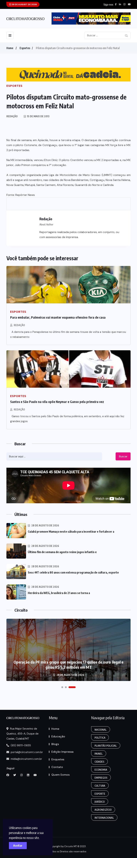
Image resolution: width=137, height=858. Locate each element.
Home (9, 48)
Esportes (25, 48)
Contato (57, 767)
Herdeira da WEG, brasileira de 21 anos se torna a (59, 593)
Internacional (104, 817)
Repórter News (25, 195)
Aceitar (17, 845)
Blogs (55, 744)
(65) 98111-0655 (20, 745)
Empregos (101, 777)
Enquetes (57, 759)
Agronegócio (103, 809)
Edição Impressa (62, 752)
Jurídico (100, 801)
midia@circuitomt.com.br (26, 759)
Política (100, 737)
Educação (58, 736)
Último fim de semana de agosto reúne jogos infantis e (62, 552)
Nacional (101, 729)
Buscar (123, 456)
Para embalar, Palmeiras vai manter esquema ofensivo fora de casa (58, 317)
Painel (99, 753)
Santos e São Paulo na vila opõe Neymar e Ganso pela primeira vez (57, 402)
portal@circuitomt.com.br (26, 752)
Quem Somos (60, 775)
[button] (62, 687)
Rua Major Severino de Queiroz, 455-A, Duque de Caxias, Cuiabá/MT (22, 733)
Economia (101, 769)
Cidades (99, 761)
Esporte (100, 793)
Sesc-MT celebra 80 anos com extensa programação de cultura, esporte (73, 572)
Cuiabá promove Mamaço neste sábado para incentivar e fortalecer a (71, 531)
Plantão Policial (106, 745)
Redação (19, 325)
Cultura (100, 785)
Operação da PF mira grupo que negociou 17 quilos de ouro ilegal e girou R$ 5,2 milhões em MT (68, 664)
